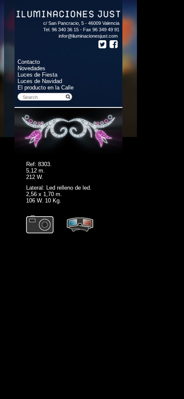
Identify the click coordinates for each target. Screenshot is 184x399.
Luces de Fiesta (37, 74)
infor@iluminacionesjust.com (88, 36)
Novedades (31, 68)
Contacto (29, 62)
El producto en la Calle (46, 87)
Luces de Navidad (40, 81)
